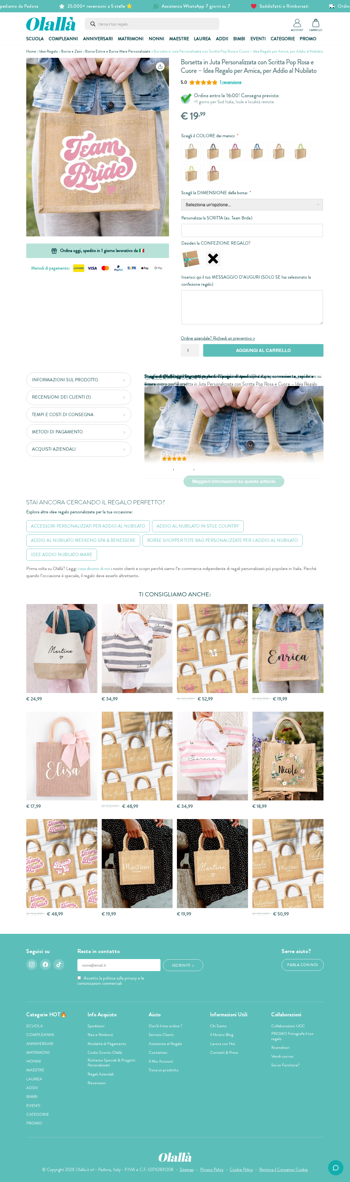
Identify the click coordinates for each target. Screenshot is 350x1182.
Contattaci (158, 1052)
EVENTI (258, 39)
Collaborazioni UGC (288, 1025)
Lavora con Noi (222, 1043)
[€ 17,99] (61, 756)
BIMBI (239, 39)
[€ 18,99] (287, 756)
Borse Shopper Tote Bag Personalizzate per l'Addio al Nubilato (222, 540)
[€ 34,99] (137, 648)
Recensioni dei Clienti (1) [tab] (61, 397)
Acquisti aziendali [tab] (54, 449)
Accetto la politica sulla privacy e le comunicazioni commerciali (110, 980)
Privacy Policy (211, 1169)
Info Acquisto (102, 1014)
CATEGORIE (283, 39)
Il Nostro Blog (221, 1034)
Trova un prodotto (164, 1069)
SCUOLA (35, 39)
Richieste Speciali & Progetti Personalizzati (111, 1062)
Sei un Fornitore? (285, 1065)
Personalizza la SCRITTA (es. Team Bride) (216, 218)
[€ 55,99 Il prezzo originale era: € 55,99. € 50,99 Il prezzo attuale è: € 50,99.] (287, 863)
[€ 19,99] (137, 863)
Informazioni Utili (229, 1014)
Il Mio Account (161, 1061)
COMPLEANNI (63, 39)
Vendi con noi (282, 1056)
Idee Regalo (48, 51)
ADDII (222, 39)
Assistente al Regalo (165, 1043)
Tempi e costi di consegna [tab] (63, 414)
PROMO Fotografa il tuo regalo (292, 1036)
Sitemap (187, 1169)
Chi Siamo (218, 1025)
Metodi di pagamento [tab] (57, 432)
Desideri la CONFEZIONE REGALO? (215, 243)
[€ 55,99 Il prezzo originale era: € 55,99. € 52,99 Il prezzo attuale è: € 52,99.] (212, 648)
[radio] (191, 151)
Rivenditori (280, 1047)
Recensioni (97, 1082)
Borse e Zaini (71, 51)
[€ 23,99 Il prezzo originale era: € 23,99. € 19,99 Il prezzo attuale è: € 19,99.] (287, 648)
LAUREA (202, 39)
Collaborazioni (286, 1014)
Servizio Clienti (161, 1034)
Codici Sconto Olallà (105, 1052)
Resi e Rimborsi (100, 1034)
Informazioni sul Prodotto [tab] (65, 380)
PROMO (308, 39)
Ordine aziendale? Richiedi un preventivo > (218, 338)
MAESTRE (179, 39)
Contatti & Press (224, 1052)
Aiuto (155, 1014)
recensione (230, 82)
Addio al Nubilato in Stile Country (198, 526)
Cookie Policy (241, 1169)
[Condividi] (160, 66)
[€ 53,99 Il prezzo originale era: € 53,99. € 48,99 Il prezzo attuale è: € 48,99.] (137, 756)
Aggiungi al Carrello (263, 350)
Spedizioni (96, 1025)
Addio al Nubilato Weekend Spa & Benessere (83, 540)
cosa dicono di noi (94, 568)
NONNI (156, 39)
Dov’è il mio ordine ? (165, 1025)
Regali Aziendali (101, 1074)
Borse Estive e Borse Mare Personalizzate (117, 51)
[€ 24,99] (61, 648)
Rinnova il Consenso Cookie (283, 1169)
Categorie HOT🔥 (46, 1014)
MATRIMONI (131, 39)
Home (31, 51)
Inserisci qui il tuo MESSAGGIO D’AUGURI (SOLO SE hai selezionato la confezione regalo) (246, 280)
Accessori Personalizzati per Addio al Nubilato (88, 526)
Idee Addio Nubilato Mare (61, 554)
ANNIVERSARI (98, 39)
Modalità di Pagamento (107, 1043)
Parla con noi (302, 965)
